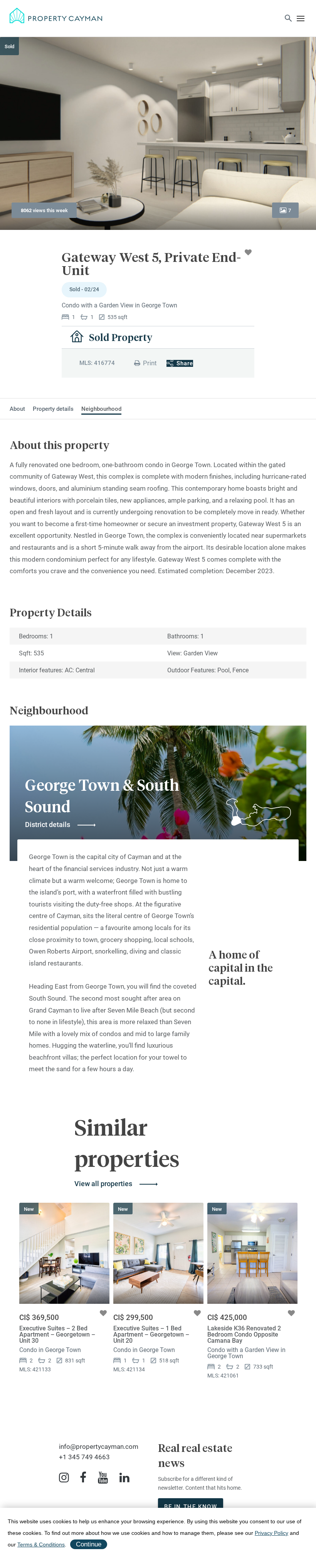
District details (47, 824)
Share (184, 363)
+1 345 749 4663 (84, 1457)
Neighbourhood (101, 409)
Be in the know (190, 1506)
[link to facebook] (83, 1478)
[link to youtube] (103, 1478)
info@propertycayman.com (98, 1446)
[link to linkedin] (124, 1478)
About (17, 409)
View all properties (103, 1184)
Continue (88, 1544)
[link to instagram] (64, 1478)
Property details (53, 409)
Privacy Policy (271, 1533)
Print (150, 363)
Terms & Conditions (41, 1544)
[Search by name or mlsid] (288, 19)
